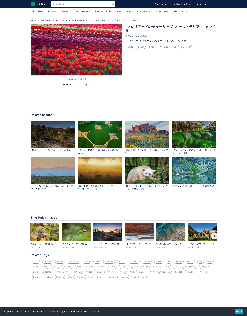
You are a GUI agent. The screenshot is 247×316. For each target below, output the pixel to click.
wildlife (89, 266)
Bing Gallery (160, 4)
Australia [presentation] (52, 11)
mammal (134, 261)
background (189, 266)
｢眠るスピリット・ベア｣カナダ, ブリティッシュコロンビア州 (146, 187)
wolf (152, 272)
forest (55, 266)
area (79, 266)
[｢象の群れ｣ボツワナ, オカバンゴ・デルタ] (33, 49)
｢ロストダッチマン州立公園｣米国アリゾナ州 (146, 151)
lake (192, 272)
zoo (142, 272)
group (82, 277)
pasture (111, 266)
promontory (62, 272)
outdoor (187, 47)
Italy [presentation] (175, 11)
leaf (135, 277)
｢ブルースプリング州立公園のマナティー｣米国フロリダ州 (193, 151)
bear (101, 272)
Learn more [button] (95, 311)
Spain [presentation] (128, 11)
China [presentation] (75, 11)
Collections (201, 4)
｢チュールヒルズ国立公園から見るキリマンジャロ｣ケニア (53, 187)
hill (168, 261)
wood (122, 272)
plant (100, 266)
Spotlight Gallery (181, 4)
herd (71, 277)
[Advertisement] (123, 101)
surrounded (164, 272)
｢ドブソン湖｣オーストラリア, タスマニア (193, 185)
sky (200, 261)
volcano (90, 272)
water (202, 272)
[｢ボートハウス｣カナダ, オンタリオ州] (119, 49)
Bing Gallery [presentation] (37, 11)
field (210, 261)
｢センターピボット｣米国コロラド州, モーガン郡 (99, 151)
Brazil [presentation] (184, 11)
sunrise (124, 266)
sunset (159, 261)
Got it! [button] (239, 311)
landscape (73, 261)
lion (177, 266)
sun (92, 277)
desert (190, 261)
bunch (141, 47)
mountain (109, 261)
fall (134, 266)
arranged (164, 47)
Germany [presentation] (86, 11)
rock (35, 266)
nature (60, 261)
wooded (67, 266)
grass (130, 47)
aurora (124, 277)
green (87, 261)
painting (60, 277)
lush (97, 261)
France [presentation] (98, 11)
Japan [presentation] (118, 11)
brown (111, 272)
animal (122, 261)
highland (77, 272)
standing (145, 266)
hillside (178, 261)
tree (45, 266)
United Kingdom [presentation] (143, 11)
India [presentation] (108, 11)
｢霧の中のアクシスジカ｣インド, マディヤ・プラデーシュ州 (98, 187)
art (143, 277)
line (176, 47)
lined (151, 47)
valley (48, 277)
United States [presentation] (161, 11)
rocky (158, 266)
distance (47, 272)
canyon (36, 277)
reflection (180, 272)
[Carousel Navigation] (123, 238)
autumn (146, 261)
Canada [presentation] (64, 11)
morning (112, 277)
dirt (167, 266)
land (35, 272)
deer (101, 277)
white (133, 272)
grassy (204, 266)
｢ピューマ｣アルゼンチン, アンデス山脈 (51, 149)
